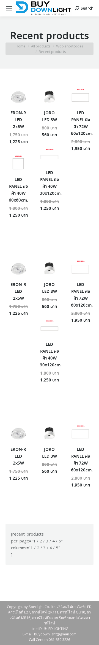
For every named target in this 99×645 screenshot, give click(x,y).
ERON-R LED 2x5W (18, 120)
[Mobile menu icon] (9, 8)
